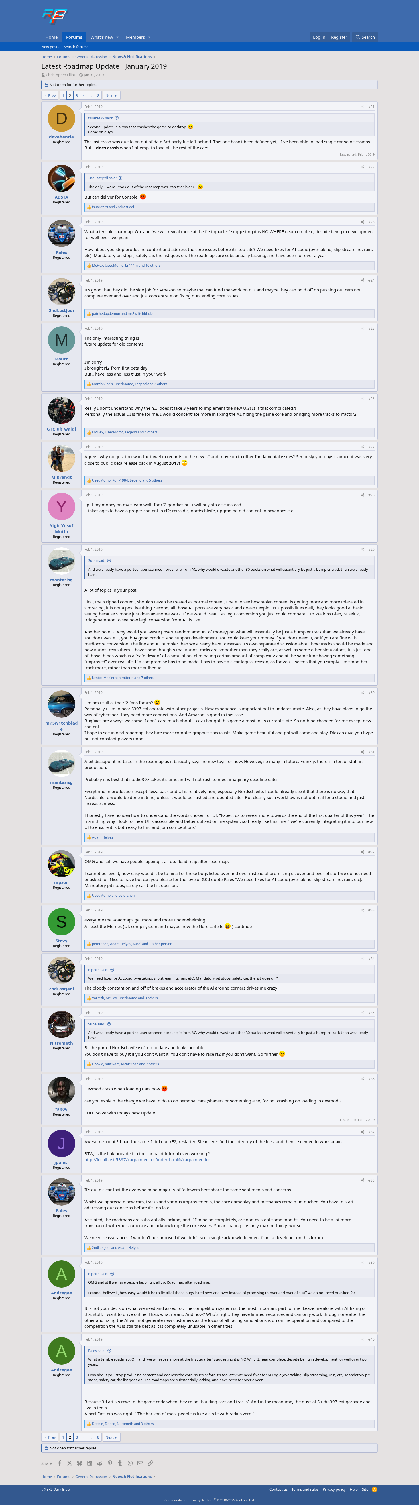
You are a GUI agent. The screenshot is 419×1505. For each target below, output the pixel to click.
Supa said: (96, 560)
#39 (371, 1262)
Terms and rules (305, 1489)
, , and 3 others (125, 998)
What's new (102, 37)
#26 (371, 398)
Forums (74, 37)
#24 (371, 280)
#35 (371, 1012)
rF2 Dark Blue (58, 1489)
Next (109, 95)
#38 (371, 1180)
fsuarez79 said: (100, 118)
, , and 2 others (129, 384)
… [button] (91, 95)
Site (365, 1489)
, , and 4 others (125, 432)
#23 (371, 221)
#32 (371, 852)
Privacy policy (334, 1489)
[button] (118, 37)
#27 (371, 446)
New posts (50, 46)
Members (135, 37)
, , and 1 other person (132, 944)
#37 (371, 1131)
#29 (371, 549)
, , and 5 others (127, 480)
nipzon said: (98, 969)
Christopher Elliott (61, 74)
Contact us (278, 1489)
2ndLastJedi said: (102, 177)
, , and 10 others (126, 265)
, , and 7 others (123, 678)
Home (52, 37)
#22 (371, 166)
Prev (52, 95)
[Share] (362, 107)
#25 (371, 328)
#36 (371, 1078)
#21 (371, 106)
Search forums (76, 46)
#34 (371, 958)
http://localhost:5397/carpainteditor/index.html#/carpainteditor (147, 1159)
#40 (371, 1339)
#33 (371, 910)
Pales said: (96, 1350)
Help (354, 1489)
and (113, 207)
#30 (371, 692)
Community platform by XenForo (209, 1500)
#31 (371, 751)
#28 (371, 495)
